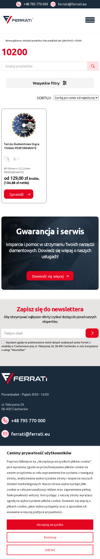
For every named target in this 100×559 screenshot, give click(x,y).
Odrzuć (50, 550)
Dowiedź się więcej (48, 276)
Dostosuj (50, 537)
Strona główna (13, 40)
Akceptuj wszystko (50, 524)
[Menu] (90, 20)
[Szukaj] (93, 66)
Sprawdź (17, 194)
